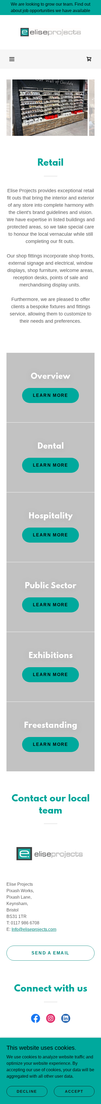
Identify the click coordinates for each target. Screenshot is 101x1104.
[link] (50, 32)
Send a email (50, 953)
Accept (74, 1091)
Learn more (50, 395)
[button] (11, 59)
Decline (27, 1091)
